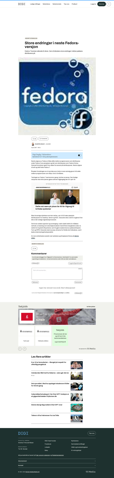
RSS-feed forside (50, 441)
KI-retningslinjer (76, 450)
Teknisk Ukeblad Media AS (32, 471)
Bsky (46, 450)
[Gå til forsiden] (21, 4)
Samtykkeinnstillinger (78, 444)
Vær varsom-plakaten (43, 455)
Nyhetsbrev (75, 441)
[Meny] (109, 4)
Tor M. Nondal (22, 449)
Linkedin (47, 447)
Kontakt (20, 465)
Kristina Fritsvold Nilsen (26, 442)
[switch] (80, 155)
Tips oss (91, 433)
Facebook (48, 444)
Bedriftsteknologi (31, 38)
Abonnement (22, 461)
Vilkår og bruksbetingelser (79, 447)
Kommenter (44, 138)
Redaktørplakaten (58, 455)
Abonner (101, 4)
